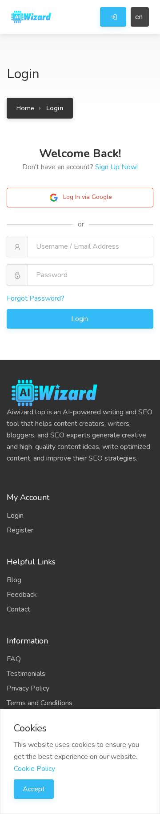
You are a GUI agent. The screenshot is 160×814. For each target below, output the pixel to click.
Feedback (22, 595)
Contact (18, 609)
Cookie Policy (34, 769)
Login (80, 319)
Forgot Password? (35, 298)
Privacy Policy (28, 688)
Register (20, 530)
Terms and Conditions (39, 703)
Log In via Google (86, 197)
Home (25, 107)
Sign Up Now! (116, 167)
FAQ (14, 659)
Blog (14, 580)
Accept (34, 789)
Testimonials (26, 674)
